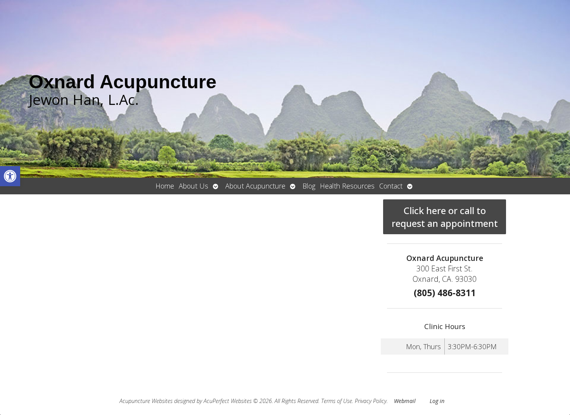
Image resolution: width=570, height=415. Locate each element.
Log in (437, 401)
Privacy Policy (371, 401)
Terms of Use (336, 401)
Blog (308, 185)
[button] (10, 176)
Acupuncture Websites (146, 401)
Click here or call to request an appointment (445, 217)
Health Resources (347, 185)
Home (164, 185)
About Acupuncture (255, 185)
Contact (390, 185)
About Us (193, 185)
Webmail (405, 401)
